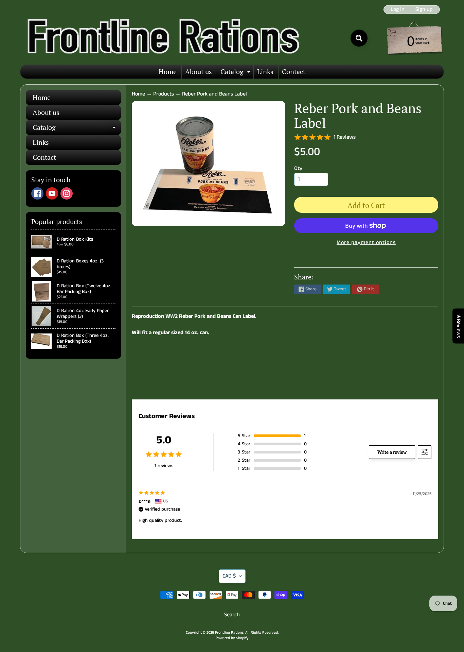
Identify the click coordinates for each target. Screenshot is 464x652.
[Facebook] (37, 193)
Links (265, 71)
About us (198, 71)
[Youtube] (52, 193)
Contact (293, 71)
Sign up (424, 9)
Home (168, 71)
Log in (398, 9)
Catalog (236, 73)
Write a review (392, 452)
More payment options (366, 242)
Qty (298, 168)
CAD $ (229, 576)
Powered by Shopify (232, 638)
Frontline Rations (229, 632)
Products (163, 94)
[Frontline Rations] (162, 38)
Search (232, 615)
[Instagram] (66, 193)
